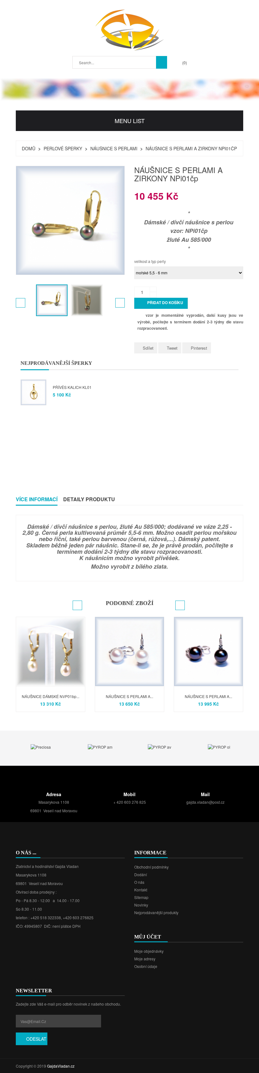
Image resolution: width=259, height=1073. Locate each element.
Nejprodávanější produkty (156, 912)
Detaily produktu (89, 499)
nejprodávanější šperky (56, 363)
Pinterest (199, 348)
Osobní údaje (145, 966)
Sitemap (141, 897)
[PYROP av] (159, 746)
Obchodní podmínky (151, 867)
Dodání (140, 874)
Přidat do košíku (161, 303)
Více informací (36, 499)
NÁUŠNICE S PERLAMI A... (129, 696)
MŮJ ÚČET (147, 936)
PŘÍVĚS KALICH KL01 (72, 387)
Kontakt (140, 889)
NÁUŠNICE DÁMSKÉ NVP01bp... (50, 696)
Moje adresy (144, 958)
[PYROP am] (100, 746)
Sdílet (148, 348)
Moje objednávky (149, 951)
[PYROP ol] (219, 746)
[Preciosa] (41, 746)
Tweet (172, 348)
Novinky (141, 905)
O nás (139, 882)
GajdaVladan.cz (61, 1066)
